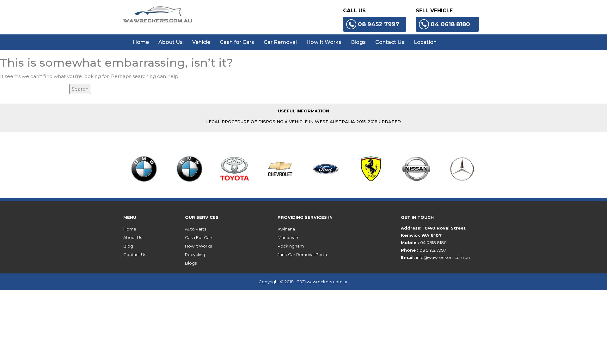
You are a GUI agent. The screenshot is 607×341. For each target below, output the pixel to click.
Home (141, 42)
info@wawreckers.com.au (443, 257)
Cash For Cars (199, 237)
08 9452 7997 (378, 24)
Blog (128, 245)
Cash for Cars (237, 42)
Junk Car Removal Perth (302, 254)
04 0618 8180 (450, 24)
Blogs (358, 42)
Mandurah (288, 237)
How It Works (323, 42)
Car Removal (280, 42)
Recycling (195, 254)
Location (425, 42)
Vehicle (201, 42)
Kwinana (286, 228)
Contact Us (389, 42)
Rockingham (291, 245)
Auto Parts (195, 228)
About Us (170, 42)
